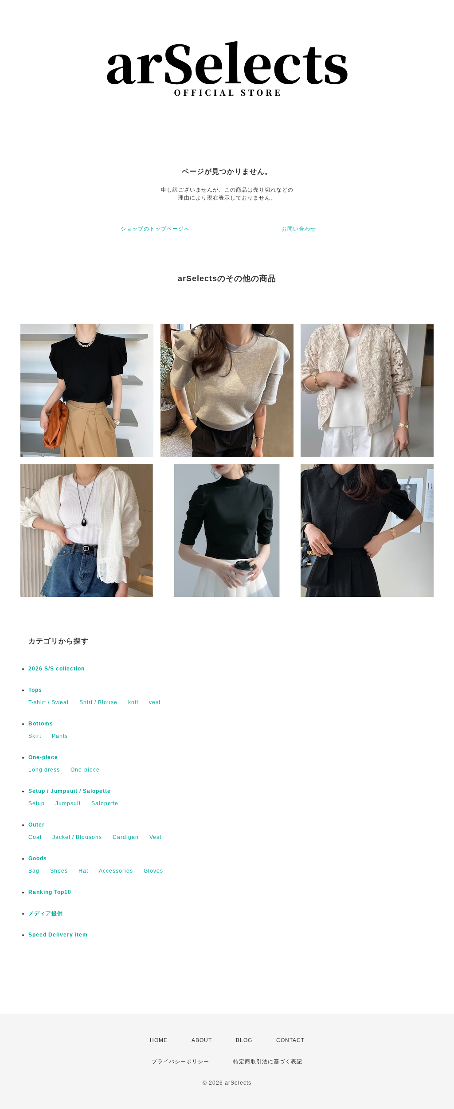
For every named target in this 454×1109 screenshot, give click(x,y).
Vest (155, 837)
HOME (159, 1040)
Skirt (34, 736)
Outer (36, 825)
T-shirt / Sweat (48, 702)
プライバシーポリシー (180, 1061)
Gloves (153, 871)
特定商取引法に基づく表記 (267, 1061)
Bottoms (40, 724)
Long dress (44, 770)
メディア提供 (45, 913)
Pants (60, 736)
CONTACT (290, 1040)
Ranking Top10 (49, 892)
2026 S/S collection (56, 669)
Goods (37, 858)
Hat (83, 871)
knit (133, 702)
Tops (35, 690)
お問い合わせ (299, 229)
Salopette (104, 803)
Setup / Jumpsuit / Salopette (69, 791)
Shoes (59, 871)
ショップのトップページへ (155, 229)
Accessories (116, 871)
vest (154, 702)
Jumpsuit (68, 803)
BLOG (244, 1040)
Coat (35, 837)
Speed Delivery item (58, 935)
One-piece (43, 757)
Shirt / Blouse (98, 702)
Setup (36, 803)
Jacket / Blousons (77, 837)
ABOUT (202, 1040)
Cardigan (126, 837)
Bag (33, 871)
